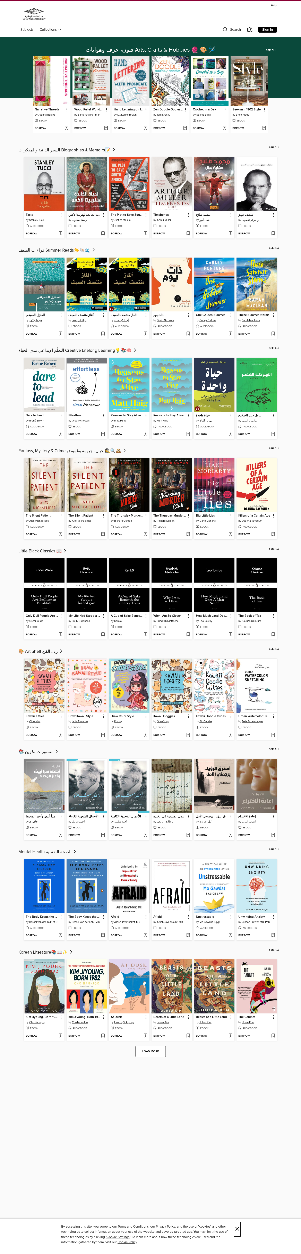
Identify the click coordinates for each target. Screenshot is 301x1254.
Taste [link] (29, 215)
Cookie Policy (127, 1242)
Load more (150, 1051)
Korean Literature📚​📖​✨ (43, 952)
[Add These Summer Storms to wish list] (273, 334)
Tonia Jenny (163, 114)
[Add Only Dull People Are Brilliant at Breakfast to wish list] (60, 634)
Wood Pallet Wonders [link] (89, 109)
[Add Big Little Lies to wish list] (230, 534)
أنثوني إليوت (249, 821)
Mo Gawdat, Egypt (209, 922)
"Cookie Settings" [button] (118, 1237)
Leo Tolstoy (205, 621)
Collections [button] (49, 29)
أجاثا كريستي (79, 320)
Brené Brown (36, 420)
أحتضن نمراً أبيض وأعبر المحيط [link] (42, 816)
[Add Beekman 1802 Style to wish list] (264, 128)
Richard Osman (123, 520)
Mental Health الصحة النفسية (45, 852)
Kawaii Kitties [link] (35, 716)
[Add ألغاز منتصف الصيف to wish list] (102, 334)
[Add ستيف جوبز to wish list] (273, 233)
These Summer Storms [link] (253, 315)
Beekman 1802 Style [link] (246, 109)
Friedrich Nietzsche (168, 621)
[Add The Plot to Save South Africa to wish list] (145, 233)
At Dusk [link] (116, 1017)
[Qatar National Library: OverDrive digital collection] (34, 14)
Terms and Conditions (133, 1226)
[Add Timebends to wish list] (188, 233)
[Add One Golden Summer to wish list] (230, 334)
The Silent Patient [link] (38, 516)
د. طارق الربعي (165, 821)
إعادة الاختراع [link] (247, 816)
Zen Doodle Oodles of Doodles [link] (168, 109)
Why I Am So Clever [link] (167, 616)
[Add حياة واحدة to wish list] (230, 434)
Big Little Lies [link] (205, 516)
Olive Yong (35, 721)
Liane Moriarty (207, 520)
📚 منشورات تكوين (36, 751)
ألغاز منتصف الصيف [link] (81, 315)
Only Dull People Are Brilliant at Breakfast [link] (42, 616)
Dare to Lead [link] (35, 415)
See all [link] (271, 50)
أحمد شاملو (78, 821)
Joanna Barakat (47, 114)
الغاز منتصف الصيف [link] (124, 315)
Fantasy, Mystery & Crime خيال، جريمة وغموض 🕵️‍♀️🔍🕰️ (70, 451)
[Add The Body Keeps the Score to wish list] (60, 935)
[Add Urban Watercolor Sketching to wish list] (273, 735)
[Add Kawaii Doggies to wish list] (188, 735)
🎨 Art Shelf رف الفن (38, 651)
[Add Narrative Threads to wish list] (66, 128)
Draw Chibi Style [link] (122, 716)
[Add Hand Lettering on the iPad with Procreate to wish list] (145, 128)
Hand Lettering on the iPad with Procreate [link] (129, 109)
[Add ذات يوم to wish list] (188, 334)
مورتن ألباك (206, 420)
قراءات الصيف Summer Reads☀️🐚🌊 (55, 250)
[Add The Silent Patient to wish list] (60, 534)
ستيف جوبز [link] (245, 215)
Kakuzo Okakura (251, 621)
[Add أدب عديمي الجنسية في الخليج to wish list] (188, 835)
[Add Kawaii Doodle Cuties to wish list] (230, 735)
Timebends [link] (161, 215)
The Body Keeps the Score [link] (42, 917)
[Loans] (250, 30)
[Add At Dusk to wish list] (145, 1036)
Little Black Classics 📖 (40, 551)
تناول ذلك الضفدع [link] (249, 415)
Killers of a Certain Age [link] (254, 516)
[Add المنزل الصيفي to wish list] (60, 334)
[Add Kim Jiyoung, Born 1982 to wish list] (60, 1036)
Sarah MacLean (251, 320)
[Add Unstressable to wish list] (230, 935)
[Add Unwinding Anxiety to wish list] (273, 935)
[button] (231, 30)
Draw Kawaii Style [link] (80, 716)
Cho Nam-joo (36, 1022)
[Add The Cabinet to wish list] (273, 1036)
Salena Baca (203, 114)
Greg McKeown (80, 420)
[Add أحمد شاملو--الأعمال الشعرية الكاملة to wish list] (102, 835)
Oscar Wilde (36, 621)
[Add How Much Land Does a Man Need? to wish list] (230, 634)
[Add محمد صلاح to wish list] (230, 233)
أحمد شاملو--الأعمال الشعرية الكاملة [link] (84, 816)
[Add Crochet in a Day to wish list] (224, 128)
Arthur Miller (164, 220)
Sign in (267, 29)
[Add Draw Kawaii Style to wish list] (102, 735)
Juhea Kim (163, 1022)
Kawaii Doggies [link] (164, 716)
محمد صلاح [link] (203, 215)
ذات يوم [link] (158, 315)
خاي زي (33, 821)
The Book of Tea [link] (249, 616)
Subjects (27, 29)
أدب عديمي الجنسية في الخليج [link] (169, 816)
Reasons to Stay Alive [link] (126, 415)
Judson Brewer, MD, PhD (256, 922)
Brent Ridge (242, 114)
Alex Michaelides (39, 520)
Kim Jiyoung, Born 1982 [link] (42, 1017)
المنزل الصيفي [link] (35, 315)
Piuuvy (118, 721)
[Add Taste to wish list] (60, 233)
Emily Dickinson (81, 621)
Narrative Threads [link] (47, 109)
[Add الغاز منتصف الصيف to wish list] (145, 334)
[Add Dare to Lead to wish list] (60, 434)
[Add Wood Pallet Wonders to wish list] (106, 128)
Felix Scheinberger (252, 721)
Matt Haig (120, 420)
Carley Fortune (207, 320)
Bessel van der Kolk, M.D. (43, 922)
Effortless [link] (74, 415)
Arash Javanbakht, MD (127, 922)
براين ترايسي (249, 420)
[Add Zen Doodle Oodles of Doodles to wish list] (185, 128)
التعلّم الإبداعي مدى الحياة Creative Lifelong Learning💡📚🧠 (75, 350)
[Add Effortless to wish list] (102, 434)
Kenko (118, 621)
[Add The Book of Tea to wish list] (273, 634)
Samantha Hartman (89, 114)
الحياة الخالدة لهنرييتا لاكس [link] (84, 215)
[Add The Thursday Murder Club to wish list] (145, 534)
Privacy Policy (165, 1226)
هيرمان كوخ (35, 320)
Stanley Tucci (36, 220)
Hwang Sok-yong (124, 1022)
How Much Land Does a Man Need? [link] (212, 616)
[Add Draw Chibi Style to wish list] (145, 735)
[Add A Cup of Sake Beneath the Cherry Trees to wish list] (145, 634)
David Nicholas (165, 320)
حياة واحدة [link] (203, 415)
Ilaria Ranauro (80, 721)
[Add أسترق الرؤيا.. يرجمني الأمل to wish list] (230, 835)
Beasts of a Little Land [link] (168, 1017)
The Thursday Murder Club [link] (127, 516)
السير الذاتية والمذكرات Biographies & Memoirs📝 (65, 150)
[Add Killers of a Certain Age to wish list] (273, 534)
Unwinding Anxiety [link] (251, 917)
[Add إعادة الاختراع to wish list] (273, 835)
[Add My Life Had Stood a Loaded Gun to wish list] (102, 634)
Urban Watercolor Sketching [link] (254, 716)
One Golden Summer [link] (210, 315)
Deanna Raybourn (252, 520)
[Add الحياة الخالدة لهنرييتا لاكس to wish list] (102, 233)
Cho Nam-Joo (80, 1022)
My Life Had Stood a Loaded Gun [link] (84, 616)
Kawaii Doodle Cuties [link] (211, 716)
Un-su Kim (248, 1022)
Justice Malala (122, 220)
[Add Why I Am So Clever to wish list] (188, 634)
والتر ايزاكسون (250, 220)
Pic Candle (205, 721)
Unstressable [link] (205, 917)
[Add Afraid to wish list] (145, 935)
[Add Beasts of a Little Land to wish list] (188, 1036)
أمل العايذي (205, 821)
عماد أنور (204, 220)
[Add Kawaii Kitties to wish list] (60, 735)
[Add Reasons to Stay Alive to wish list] (145, 434)
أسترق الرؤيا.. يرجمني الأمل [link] (212, 816)
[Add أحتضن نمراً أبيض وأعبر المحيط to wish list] (60, 835)
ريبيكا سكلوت (79, 220)
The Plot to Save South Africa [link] (127, 215)
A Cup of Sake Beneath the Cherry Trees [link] (127, 616)
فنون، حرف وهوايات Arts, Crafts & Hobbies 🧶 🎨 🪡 (151, 50)
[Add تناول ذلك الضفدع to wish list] (273, 434)
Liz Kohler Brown (127, 114)
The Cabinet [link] (246, 1017)
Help (273, 5)
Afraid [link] (115, 917)
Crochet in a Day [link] (204, 109)
